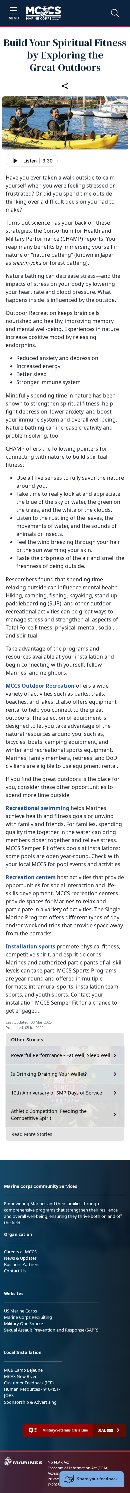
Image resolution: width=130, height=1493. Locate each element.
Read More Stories (31, 1134)
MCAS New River (20, 1376)
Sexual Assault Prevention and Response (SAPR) (51, 1330)
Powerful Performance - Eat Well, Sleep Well (60, 1055)
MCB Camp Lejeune (23, 1370)
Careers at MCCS (20, 1252)
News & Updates (20, 1258)
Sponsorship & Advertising (30, 1402)
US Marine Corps (20, 1311)
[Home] (43, 13)
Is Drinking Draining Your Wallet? (49, 1074)
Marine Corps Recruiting (28, 1317)
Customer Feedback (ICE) (29, 1383)
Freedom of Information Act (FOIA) (78, 1467)
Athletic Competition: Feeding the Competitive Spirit (49, 1115)
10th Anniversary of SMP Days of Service (56, 1092)
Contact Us (15, 1271)
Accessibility (58, 1473)
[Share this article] (65, 86)
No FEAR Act (58, 1462)
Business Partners (21, 1264)
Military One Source (23, 1323)
